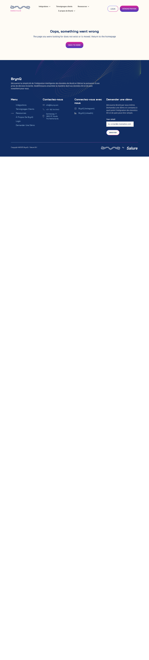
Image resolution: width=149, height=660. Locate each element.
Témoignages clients (64, 6)
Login (18, 121)
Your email (110, 119)
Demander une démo (25, 125)
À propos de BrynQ (65, 11)
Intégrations (43, 6)
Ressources (82, 6)
